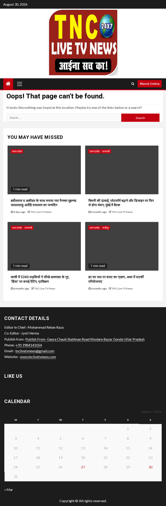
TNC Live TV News (41, 212)
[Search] (133, 84)
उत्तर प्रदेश (17, 151)
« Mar (8, 489)
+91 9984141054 (29, 345)
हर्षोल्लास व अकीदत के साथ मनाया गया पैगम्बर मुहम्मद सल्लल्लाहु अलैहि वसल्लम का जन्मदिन (43, 203)
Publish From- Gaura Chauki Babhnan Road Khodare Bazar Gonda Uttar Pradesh (85, 339)
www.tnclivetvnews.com (38, 357)
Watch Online (150, 83)
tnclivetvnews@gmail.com (34, 351)
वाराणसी (106, 151)
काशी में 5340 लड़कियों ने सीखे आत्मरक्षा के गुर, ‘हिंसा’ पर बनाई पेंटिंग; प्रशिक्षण (40, 279)
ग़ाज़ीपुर (105, 227)
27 (83, 467)
